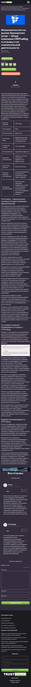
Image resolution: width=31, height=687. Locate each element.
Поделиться (4, 62)
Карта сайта (14, 678)
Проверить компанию (8, 69)
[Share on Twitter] (7, 65)
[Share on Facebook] (3, 65)
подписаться (15, 670)
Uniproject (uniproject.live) (7, 623)
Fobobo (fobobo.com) (6, 618)
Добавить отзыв (5, 565)
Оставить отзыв (7, 58)
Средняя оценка (4, 50)
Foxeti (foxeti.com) (5, 620)
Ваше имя (3, 590)
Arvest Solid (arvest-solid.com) (8, 627)
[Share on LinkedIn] (11, 65)
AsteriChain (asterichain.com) (8, 625)
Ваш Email (3, 595)
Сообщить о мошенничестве (10, 73)
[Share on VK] (15, 65)
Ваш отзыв (4, 569)
